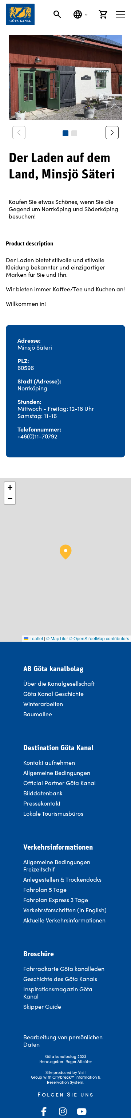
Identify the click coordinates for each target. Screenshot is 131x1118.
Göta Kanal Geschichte (53, 693)
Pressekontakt (41, 803)
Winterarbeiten (43, 704)
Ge (27, 979)
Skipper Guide (42, 1006)
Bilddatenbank (43, 793)
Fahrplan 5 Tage (45, 889)
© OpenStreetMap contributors (99, 638)
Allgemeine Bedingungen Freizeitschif (56, 865)
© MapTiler (57, 638)
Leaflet (35, 638)
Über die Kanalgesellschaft (59, 683)
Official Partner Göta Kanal (59, 783)
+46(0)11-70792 (37, 436)
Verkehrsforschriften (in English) (65, 910)
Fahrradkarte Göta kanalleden (63, 968)
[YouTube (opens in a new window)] (81, 1111)
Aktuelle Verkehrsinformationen (65, 920)
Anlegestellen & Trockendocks (62, 879)
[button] (65, 133)
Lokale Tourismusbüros (53, 813)
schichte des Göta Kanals (64, 979)
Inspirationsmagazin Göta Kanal (57, 992)
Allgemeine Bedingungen (56, 772)
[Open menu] (120, 14)
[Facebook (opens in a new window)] (43, 1111)
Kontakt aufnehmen (49, 762)
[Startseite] (20, 14)
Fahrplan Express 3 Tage (55, 900)
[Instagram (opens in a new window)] (62, 1111)
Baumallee (37, 714)
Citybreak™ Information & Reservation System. (73, 1079)
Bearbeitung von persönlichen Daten (63, 1040)
